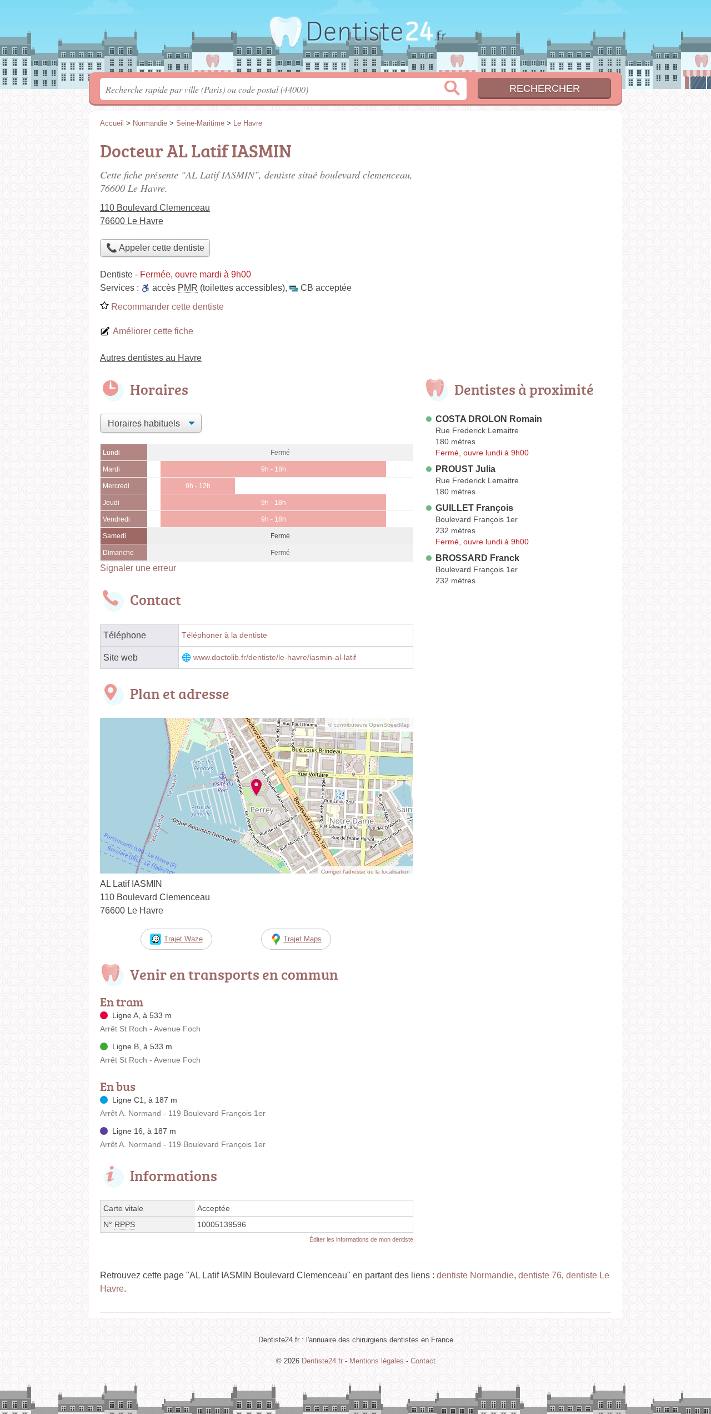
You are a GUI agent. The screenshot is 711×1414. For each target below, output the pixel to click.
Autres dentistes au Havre (151, 358)
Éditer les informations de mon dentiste (361, 1239)
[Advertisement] (517, 214)
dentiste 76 (540, 1275)
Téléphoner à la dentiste (224, 635)
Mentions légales (376, 1361)
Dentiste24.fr (355, 39)
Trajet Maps (302, 939)
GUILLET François (474, 508)
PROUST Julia (465, 469)
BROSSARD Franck (477, 558)
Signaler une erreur (138, 568)
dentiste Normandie (475, 1275)
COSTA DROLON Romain (488, 419)
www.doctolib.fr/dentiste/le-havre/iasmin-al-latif (274, 657)
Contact (422, 1361)
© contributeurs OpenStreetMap (369, 725)
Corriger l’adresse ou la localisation (365, 872)
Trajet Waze (183, 939)
